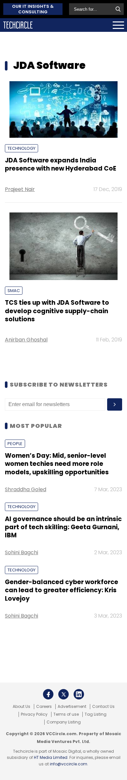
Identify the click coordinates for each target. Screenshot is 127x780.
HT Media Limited (50, 757)
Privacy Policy (34, 714)
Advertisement (72, 706)
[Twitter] (63, 694)
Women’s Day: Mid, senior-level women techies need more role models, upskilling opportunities (57, 464)
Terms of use (66, 714)
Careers (44, 706)
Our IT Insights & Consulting (33, 9)
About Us (21, 706)
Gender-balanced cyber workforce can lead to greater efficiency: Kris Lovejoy (61, 590)
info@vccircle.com (68, 764)
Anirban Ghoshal (26, 339)
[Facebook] (48, 694)
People (14, 444)
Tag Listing (95, 714)
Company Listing (64, 722)
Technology (21, 148)
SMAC (13, 291)
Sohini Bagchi (21, 552)
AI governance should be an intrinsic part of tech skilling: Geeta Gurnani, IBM (63, 527)
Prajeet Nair (20, 189)
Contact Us (103, 706)
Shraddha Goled (25, 489)
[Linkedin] (79, 694)
